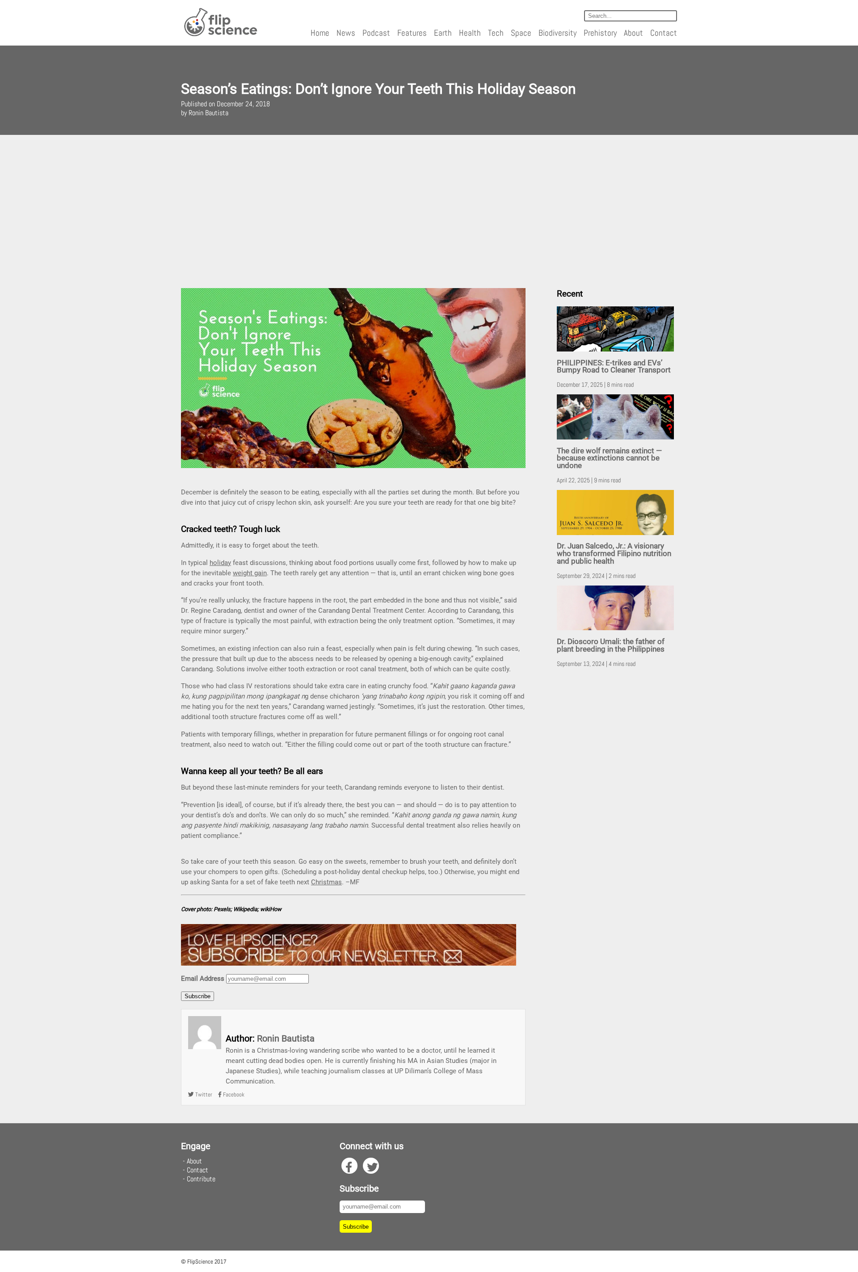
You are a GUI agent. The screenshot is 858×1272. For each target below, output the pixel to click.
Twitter (203, 1094)
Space (521, 32)
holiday (220, 563)
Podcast (376, 32)
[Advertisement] (429, 208)
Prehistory (600, 32)
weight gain (250, 573)
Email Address (202, 979)
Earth (443, 32)
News (345, 32)
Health (470, 32)
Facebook (233, 1094)
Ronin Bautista (286, 1038)
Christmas (326, 882)
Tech (496, 32)
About (633, 32)
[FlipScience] (220, 34)
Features (412, 32)
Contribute (201, 1179)
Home (320, 32)
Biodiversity (557, 32)
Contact (663, 32)
